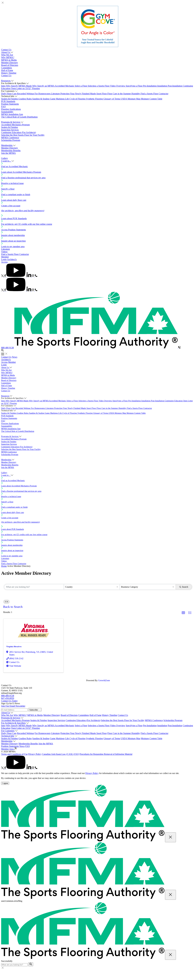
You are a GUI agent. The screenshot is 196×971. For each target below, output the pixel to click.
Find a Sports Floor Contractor (154, 93)
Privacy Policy (34, 754)
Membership (6, 741)
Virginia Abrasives (14, 646)
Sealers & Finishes (10, 99)
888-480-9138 (7, 695)
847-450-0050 (7, 698)
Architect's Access (6, 360)
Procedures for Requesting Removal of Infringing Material (105, 754)
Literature (55, 93)
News (14, 357)
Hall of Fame (7, 70)
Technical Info (7, 736)
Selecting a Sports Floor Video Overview (107, 86)
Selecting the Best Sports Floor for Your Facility (22, 135)
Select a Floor (81, 86)
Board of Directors (9, 65)
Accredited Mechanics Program (15, 124)
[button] (183, 613)
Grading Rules (25, 99)
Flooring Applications (11, 109)
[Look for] (30, 964)
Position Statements (10, 104)
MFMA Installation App (12, 114)
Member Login (5, 258)
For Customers (7, 730)
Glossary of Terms (112, 99)
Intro (3, 86)
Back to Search (13, 606)
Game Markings (57, 99)
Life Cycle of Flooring (75, 99)
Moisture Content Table (151, 99)
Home (4, 566)
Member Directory (9, 62)
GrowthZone (104, 680)
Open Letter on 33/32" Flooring (25, 88)
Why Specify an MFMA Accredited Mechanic (53, 86)
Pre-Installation (150, 86)
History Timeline (8, 73)
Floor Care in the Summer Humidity (124, 93)
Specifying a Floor (134, 86)
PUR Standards (8, 101)
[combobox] (92, 587)
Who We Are (7, 55)
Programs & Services (10, 718)
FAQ (3, 106)
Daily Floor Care (9, 93)
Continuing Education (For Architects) (18, 132)
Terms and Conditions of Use (14, 754)
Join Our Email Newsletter (13, 706)
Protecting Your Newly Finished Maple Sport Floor (83, 93)
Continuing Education (174, 401)
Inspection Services (10, 130)
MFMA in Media (9, 60)
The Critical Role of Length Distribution (19, 117)
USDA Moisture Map (131, 99)
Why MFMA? (7, 57)
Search (185, 587)
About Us (5, 712)
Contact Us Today (9, 701)
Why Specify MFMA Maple (19, 86)
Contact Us (6, 49)
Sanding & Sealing (41, 99)
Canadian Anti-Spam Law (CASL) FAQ (60, 754)
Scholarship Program (10, 140)
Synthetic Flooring (94, 99)
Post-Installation (175, 86)
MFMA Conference (10, 137)
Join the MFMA (8, 153)
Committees (6, 68)
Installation (162, 86)
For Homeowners (43, 93)
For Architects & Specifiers (13, 723)
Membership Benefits (11, 150)
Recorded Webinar (26, 93)
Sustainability (7, 111)
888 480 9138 (7, 347)
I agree (5, 783)
